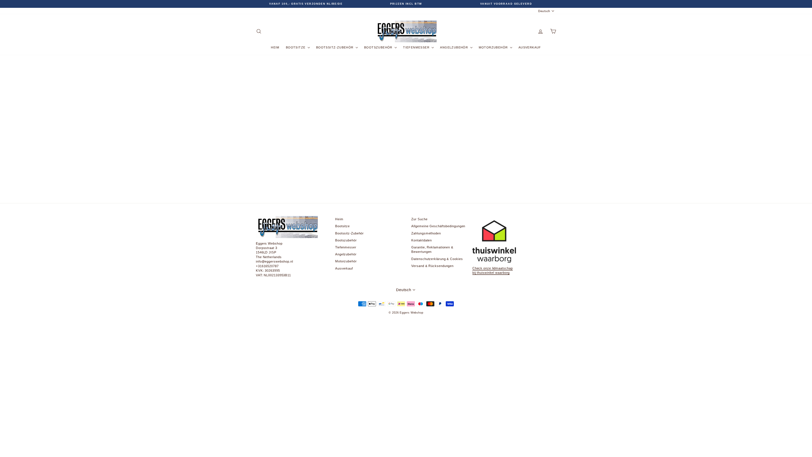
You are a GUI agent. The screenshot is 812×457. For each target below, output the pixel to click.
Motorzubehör (494, 47)
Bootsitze (296, 47)
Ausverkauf (529, 47)
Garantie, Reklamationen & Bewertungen (432, 249)
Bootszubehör (379, 47)
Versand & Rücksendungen (432, 266)
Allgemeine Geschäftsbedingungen (438, 226)
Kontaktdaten (421, 240)
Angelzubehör (454, 47)
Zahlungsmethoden (426, 233)
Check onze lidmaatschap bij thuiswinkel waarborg (492, 270)
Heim (275, 47)
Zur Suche (419, 219)
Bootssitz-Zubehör (335, 47)
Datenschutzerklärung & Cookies (437, 259)
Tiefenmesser (417, 47)
